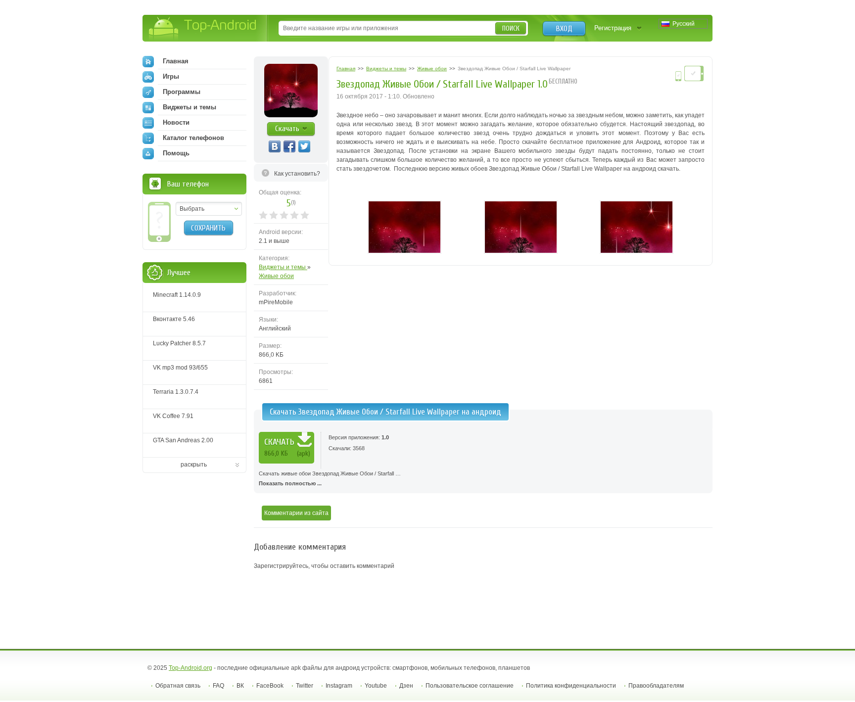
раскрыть (194, 464)
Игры (171, 76)
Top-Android (203, 29)
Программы (181, 91)
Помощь (176, 153)
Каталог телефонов (193, 137)
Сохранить (208, 228)
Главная (176, 61)
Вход (564, 28)
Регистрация (612, 28)
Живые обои (276, 276)
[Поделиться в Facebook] (289, 146)
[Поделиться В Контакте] (275, 146)
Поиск (511, 28)
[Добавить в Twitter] (304, 146)
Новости (176, 122)
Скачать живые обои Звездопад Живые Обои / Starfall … (330, 478)
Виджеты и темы (283, 267)
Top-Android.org (190, 667)
